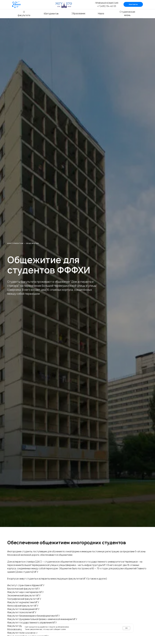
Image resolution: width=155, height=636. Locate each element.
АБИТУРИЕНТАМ (15, 243)
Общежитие (32, 243)
